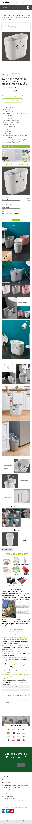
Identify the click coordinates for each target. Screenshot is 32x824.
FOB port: (5, 142)
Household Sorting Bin (9, 702)
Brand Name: (6, 124)
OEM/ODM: (6, 133)
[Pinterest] (12, 811)
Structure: (5, 118)
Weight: (5, 129)
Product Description (8, 146)
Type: (4, 107)
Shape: (5, 109)
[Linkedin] (8, 811)
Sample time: (6, 139)
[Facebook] (3, 811)
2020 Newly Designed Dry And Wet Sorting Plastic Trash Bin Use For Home (14, 696)
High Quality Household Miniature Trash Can (15, 699)
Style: (4, 111)
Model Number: (7, 126)
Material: (5, 117)
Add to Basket (11, 101)
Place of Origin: (7, 122)
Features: (5, 135)
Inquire (11, 97)
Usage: (5, 113)
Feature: (5, 120)
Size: (4, 128)
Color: (4, 131)
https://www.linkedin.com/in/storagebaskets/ (17, 800)
